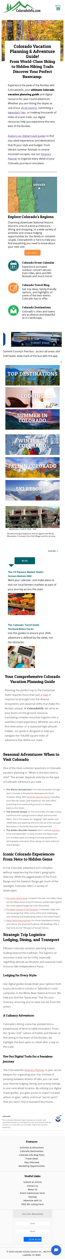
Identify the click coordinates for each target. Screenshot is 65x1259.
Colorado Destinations (31, 1151)
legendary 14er (17, 112)
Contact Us (32, 1185)
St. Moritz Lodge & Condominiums (25, 530)
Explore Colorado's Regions (31, 216)
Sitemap (32, 1196)
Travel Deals (31, 1158)
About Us (32, 1189)
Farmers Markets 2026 (20, 576)
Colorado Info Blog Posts (31, 1154)
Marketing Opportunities (32, 1165)
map (45, 695)
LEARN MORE (51, 551)
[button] (58, 6)
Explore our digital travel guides (27, 136)
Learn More (31, 252)
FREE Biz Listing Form (32, 1204)
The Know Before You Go (21, 629)
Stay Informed (31, 1162)
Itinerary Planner (34, 1070)
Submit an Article (32, 1182)
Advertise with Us (32, 1200)
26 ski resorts (29, 108)
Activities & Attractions (32, 1147)
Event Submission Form (32, 1193)
